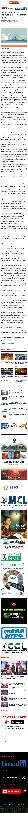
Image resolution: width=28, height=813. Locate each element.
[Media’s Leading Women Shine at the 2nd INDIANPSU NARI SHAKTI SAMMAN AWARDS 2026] (4, 692)
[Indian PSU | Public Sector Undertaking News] (14, 2)
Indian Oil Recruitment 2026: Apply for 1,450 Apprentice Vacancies (17, 415)
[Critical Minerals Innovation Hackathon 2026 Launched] (7, 356)
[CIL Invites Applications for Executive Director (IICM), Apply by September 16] (4, 392)
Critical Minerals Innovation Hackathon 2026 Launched (7, 362)
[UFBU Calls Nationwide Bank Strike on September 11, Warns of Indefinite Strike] (7, 371)
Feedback (4, 745)
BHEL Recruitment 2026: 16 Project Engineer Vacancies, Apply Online (16, 397)
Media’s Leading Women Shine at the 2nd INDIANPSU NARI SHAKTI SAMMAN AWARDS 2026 (17, 692)
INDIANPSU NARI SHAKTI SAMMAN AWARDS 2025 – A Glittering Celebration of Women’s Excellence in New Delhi (18, 704)
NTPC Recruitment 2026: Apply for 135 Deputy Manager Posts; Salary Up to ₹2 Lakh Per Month (18, 410)
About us (4, 737)
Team (3, 739)
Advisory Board (5, 743)
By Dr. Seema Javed (6, 24)
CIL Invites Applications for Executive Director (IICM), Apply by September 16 (18, 391)
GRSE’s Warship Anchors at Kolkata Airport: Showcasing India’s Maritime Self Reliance (21, 363)
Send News (4, 747)
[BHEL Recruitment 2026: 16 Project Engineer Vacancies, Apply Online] (4, 398)
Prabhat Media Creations (19, 804)
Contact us (4, 749)
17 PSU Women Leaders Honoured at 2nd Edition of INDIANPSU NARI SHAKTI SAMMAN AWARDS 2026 (17, 698)
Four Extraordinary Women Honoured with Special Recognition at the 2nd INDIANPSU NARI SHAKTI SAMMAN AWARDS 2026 (17, 685)
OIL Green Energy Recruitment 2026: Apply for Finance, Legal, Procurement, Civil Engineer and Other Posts (18, 404)
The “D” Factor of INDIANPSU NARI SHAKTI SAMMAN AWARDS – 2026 (12, 677)
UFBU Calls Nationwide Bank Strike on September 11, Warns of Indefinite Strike (7, 378)
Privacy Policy (5, 741)
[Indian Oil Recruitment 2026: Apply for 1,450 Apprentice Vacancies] (4, 416)
